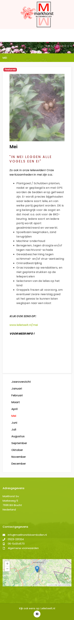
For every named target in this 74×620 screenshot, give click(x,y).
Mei (13, 416)
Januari (16, 389)
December (18, 464)
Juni (14, 423)
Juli (13, 429)
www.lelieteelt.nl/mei (23, 325)
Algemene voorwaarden (23, 548)
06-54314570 (16, 543)
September (19, 443)
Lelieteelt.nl (48, 608)
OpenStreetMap (64, 584)
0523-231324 (16, 539)
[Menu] (5, 35)
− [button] (7, 569)
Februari (17, 395)
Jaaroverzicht (21, 382)
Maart (15, 402)
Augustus (18, 436)
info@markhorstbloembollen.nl (27, 535)
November (18, 457)
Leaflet (51, 584)
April (14, 409)
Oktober (17, 450)
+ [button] (7, 563)
